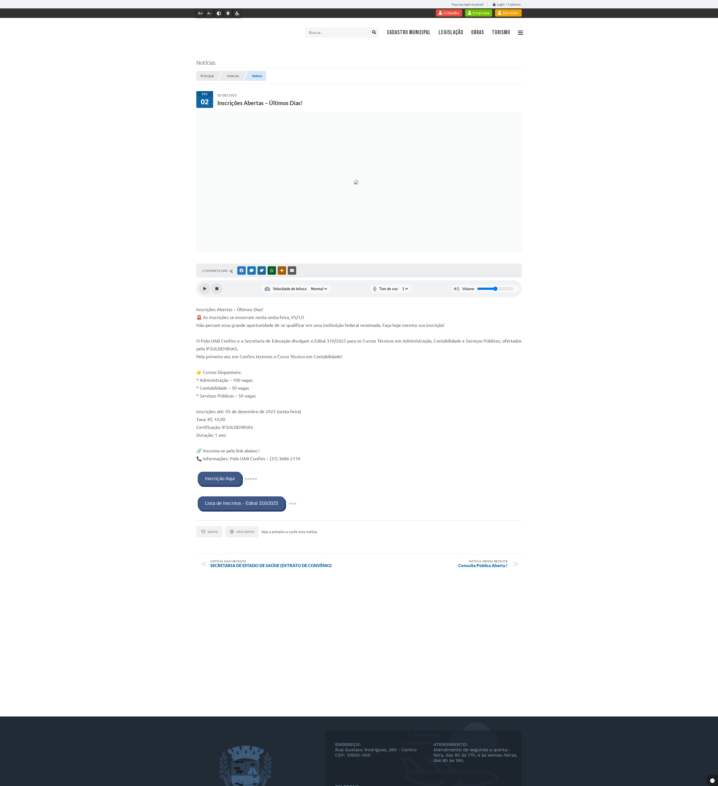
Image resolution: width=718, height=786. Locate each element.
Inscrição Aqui (220, 478)
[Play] (204, 288)
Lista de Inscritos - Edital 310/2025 (241, 503)
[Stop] (216, 288)
